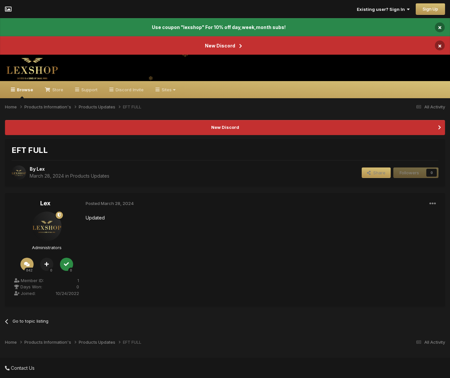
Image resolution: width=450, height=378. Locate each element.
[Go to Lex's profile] (19, 172)
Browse (24, 89)
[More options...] (432, 204)
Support (89, 89)
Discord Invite (129, 89)
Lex (41, 169)
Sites (166, 89)
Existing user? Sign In (382, 9)
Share (378, 172)
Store (57, 89)
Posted (110, 203)
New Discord (220, 45)
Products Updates (89, 176)
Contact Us (22, 368)
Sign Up (430, 9)
